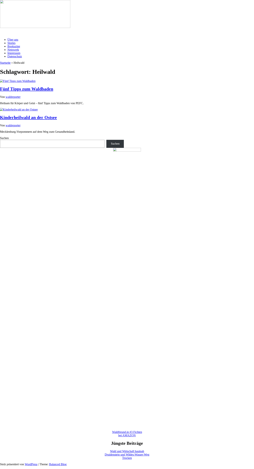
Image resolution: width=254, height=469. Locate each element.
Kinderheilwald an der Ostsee (28, 117)
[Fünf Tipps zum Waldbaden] (18, 81)
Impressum (13, 53)
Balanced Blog (58, 464)
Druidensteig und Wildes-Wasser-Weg (127, 454)
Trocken (127, 457)
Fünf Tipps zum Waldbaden (26, 88)
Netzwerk (13, 49)
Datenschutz (14, 56)
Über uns (12, 39)
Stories (11, 43)
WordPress (31, 464)
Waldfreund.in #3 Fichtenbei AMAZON (127, 433)
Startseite (5, 62)
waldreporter (13, 96)
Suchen (4, 138)
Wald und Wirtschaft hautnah (127, 451)
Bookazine (13, 46)
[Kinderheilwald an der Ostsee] (19, 109)
